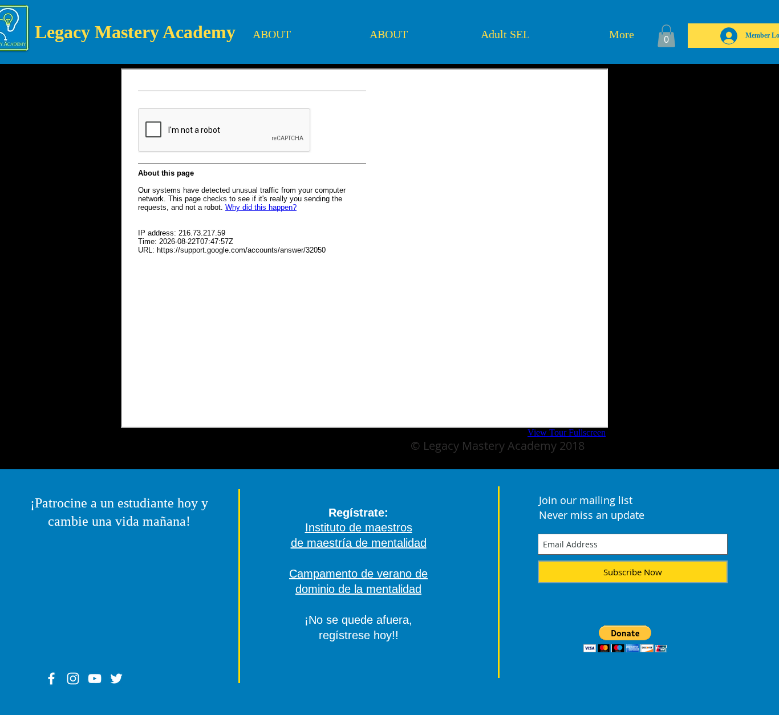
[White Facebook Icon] (51, 678)
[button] (666, 36)
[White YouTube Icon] (95, 678)
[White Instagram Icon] (73, 678)
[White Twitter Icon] (116, 678)
